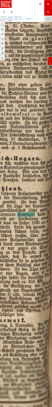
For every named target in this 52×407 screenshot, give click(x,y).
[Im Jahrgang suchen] (48, 12)
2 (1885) (28, 19)
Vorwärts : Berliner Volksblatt (10, 17)
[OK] (40, 4)
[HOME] (6, 4)
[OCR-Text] (2, 43)
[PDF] (2, 38)
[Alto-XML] (2, 48)
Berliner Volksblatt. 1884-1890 (11, 19)
